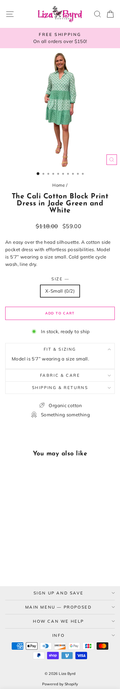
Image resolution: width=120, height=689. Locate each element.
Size (60, 278)
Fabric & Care (60, 375)
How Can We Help (58, 621)
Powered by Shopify (60, 684)
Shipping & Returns (60, 387)
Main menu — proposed (58, 607)
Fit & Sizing (60, 349)
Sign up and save (59, 592)
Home (58, 185)
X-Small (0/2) (60, 291)
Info (58, 635)
